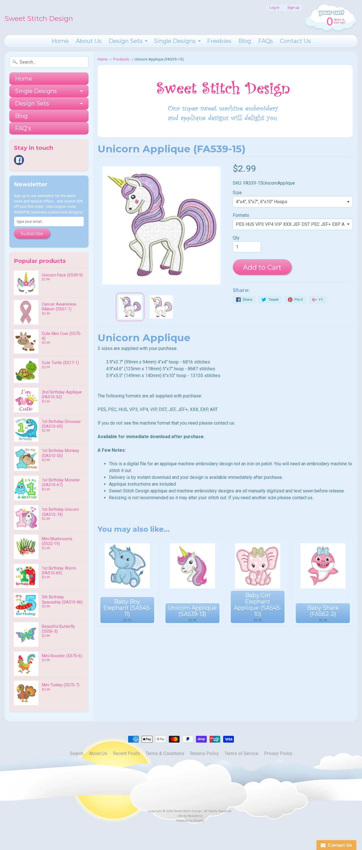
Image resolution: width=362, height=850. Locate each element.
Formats (241, 215)
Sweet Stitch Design (39, 18)
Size (237, 192)
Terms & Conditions (165, 753)
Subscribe (32, 233)
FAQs (265, 41)
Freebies (219, 41)
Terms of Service (241, 753)
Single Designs (175, 41)
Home (60, 41)
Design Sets (126, 41)
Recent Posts (126, 753)
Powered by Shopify (190, 821)
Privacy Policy (278, 753)
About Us (89, 41)
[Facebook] (19, 160)
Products (121, 59)
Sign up (293, 8)
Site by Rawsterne (190, 816)
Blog (244, 41)
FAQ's (23, 128)
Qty (236, 238)
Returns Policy (204, 753)
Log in (274, 8)
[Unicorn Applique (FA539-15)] (130, 307)
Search (76, 753)
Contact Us (295, 41)
